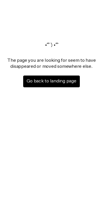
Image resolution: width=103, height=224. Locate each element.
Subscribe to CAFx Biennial (48, 154)
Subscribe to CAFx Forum (46, 143)
